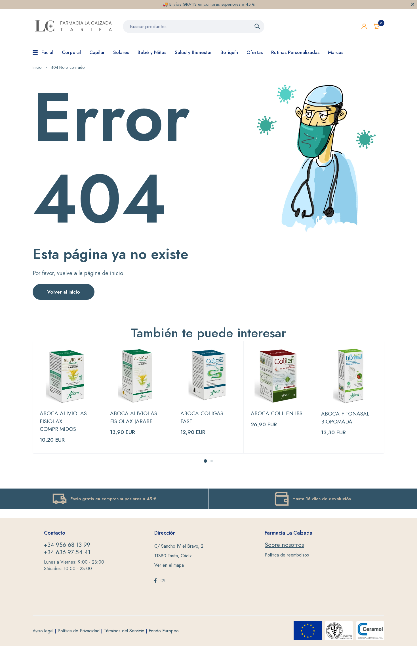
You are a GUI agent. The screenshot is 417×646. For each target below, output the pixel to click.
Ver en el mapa (169, 565)
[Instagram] (163, 581)
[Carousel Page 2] (211, 461)
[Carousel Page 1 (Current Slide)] (205, 461)
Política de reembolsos (287, 555)
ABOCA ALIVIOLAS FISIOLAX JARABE (133, 417)
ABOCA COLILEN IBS (276, 413)
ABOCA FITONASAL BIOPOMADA (345, 417)
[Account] (364, 26)
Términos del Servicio (124, 631)
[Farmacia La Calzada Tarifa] (73, 26)
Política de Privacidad (79, 631)
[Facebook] (155, 581)
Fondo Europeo (164, 631)
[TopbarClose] (412, 4)
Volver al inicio (63, 291)
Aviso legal (43, 631)
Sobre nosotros (284, 545)
